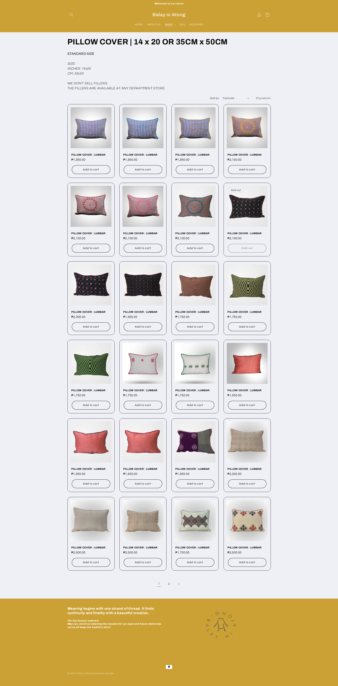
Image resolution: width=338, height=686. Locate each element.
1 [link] (159, 583)
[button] (71, 15)
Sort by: (214, 98)
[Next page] (179, 584)
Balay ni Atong (84, 673)
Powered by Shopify (103, 673)
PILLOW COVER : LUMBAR (88, 154)
